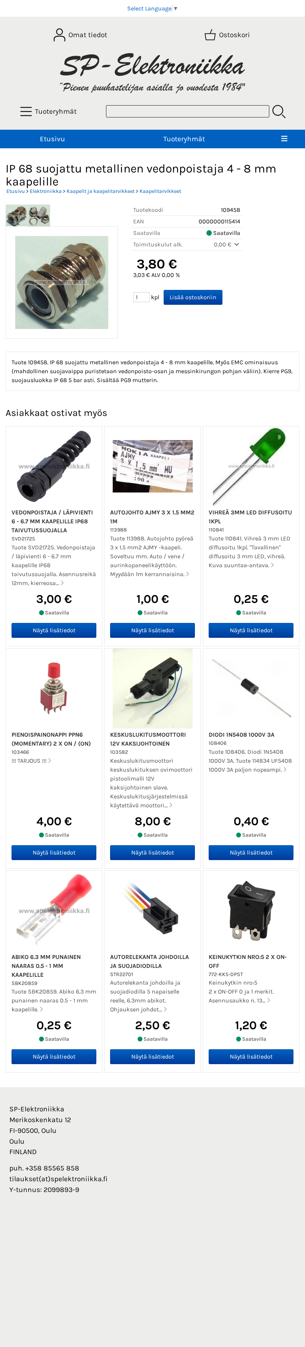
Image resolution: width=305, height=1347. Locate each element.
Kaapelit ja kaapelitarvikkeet (101, 191)
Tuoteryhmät (184, 139)
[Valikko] (284, 139)
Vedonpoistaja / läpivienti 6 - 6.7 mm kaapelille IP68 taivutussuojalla (52, 521)
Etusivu (52, 139)
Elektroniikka (46, 191)
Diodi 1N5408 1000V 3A (241, 734)
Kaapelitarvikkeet (160, 191)
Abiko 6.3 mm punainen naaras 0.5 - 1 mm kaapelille (46, 965)
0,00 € (223, 244)
